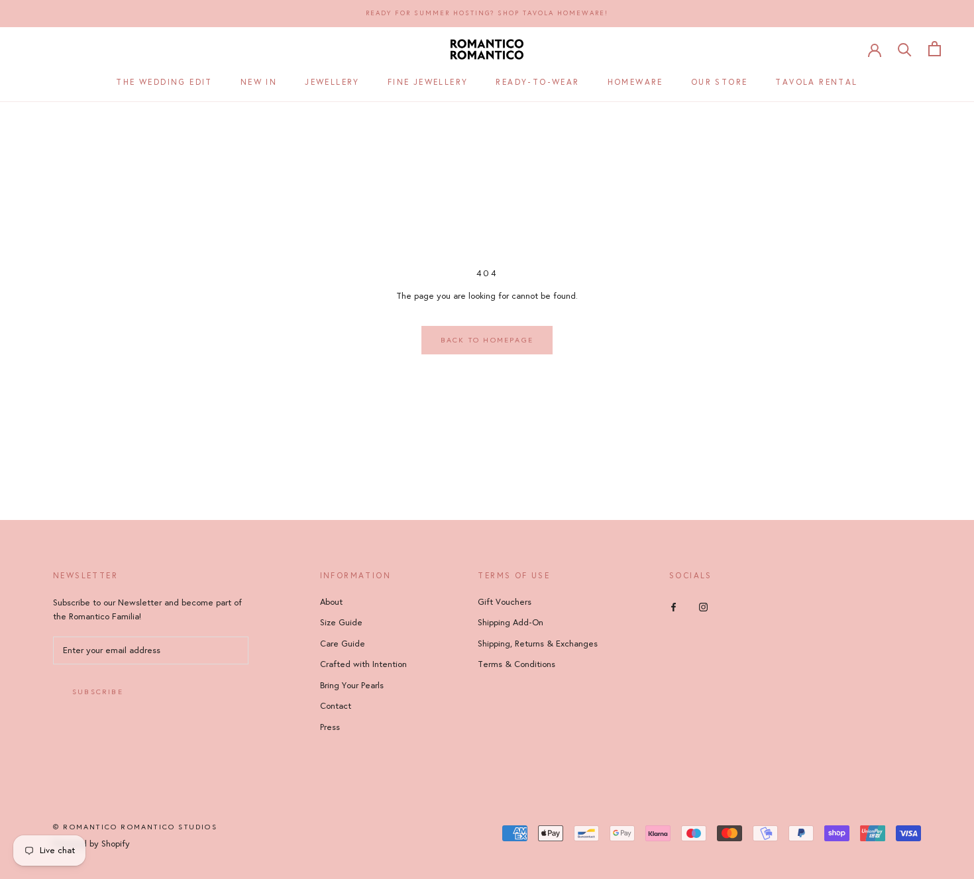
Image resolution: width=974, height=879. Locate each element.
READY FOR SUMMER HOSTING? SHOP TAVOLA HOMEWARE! (487, 13)
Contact (335, 706)
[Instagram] (703, 607)
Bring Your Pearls (352, 685)
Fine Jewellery (428, 82)
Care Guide (342, 644)
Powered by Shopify (91, 844)
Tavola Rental (816, 82)
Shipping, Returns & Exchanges (538, 644)
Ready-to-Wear (537, 82)
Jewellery (332, 82)
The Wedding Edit (164, 82)
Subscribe (97, 692)
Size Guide (341, 622)
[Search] (905, 49)
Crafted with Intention (363, 664)
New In (259, 82)
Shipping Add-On (510, 622)
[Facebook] (673, 607)
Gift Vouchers (504, 602)
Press (330, 727)
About (331, 602)
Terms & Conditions (516, 664)
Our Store (719, 82)
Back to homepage (487, 340)
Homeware (635, 82)
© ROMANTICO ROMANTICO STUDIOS (135, 827)
